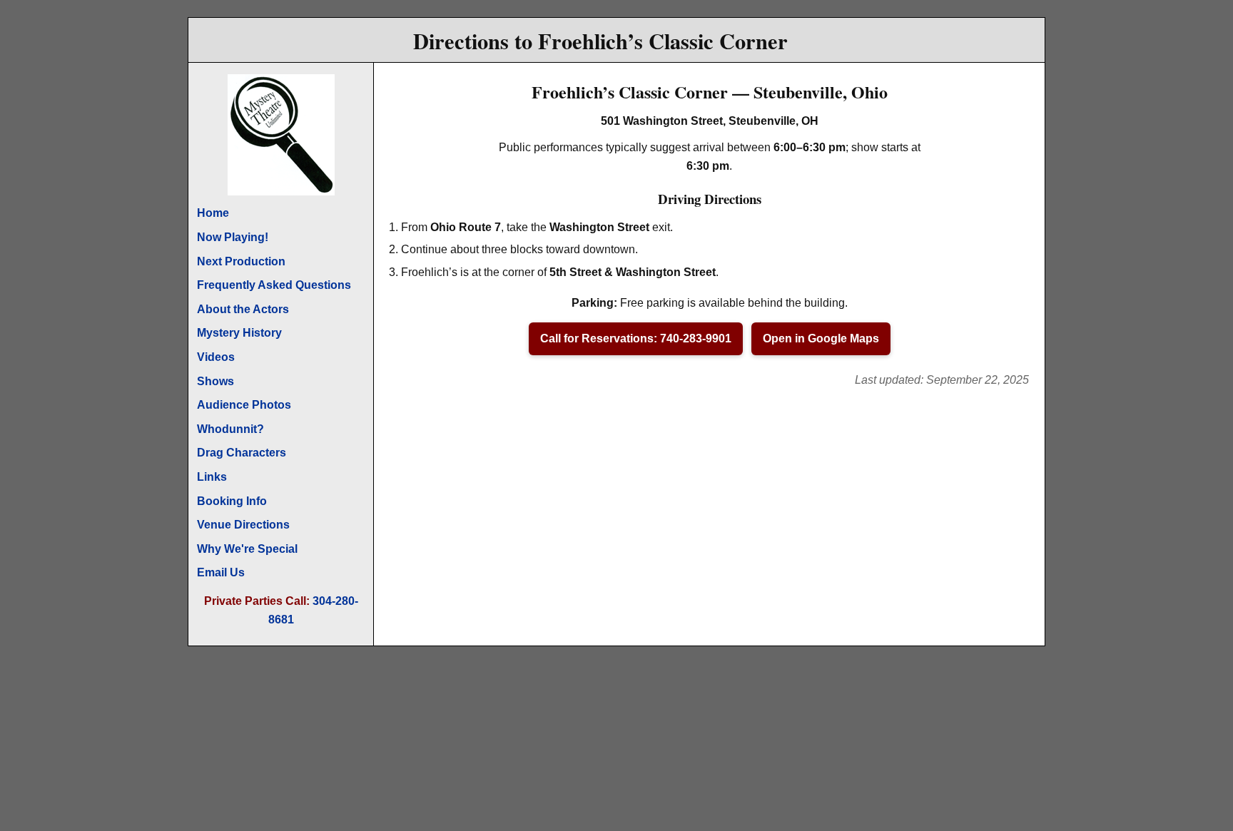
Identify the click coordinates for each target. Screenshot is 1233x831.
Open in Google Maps (821, 338)
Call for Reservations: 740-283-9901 (635, 338)
